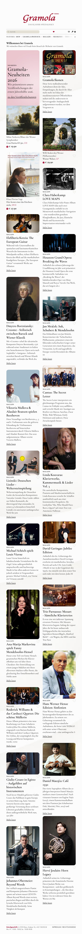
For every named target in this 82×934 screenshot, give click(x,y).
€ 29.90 (49, 162)
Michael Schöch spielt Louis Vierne (20, 552)
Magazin (47, 37)
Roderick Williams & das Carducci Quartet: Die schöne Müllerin (22, 713)
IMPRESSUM (56, 927)
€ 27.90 (12, 208)
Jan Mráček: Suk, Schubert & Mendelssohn (58, 328)
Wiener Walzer (49, 158)
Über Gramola (71, 37)
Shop (18, 37)
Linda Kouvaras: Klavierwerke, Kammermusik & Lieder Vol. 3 (58, 480)
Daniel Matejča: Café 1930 (56, 783)
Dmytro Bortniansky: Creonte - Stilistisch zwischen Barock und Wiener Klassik (19, 331)
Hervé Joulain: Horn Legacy (55, 872)
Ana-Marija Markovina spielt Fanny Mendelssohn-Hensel (20, 648)
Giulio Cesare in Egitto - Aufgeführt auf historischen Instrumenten (21, 785)
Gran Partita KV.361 (14, 143)
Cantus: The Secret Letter (54, 394)
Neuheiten (57, 37)
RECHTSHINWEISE (69, 927)
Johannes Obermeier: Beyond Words (19, 882)
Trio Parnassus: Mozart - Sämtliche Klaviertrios (57, 613)
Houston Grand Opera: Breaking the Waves (57, 259)
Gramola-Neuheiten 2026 (19, 74)
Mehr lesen (47, 111)
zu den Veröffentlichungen (22, 97)
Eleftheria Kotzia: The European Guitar (20, 239)
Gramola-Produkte (31, 37)
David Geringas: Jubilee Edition (57, 550)
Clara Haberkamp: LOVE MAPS (54, 197)
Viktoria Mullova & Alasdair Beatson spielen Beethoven (21, 411)
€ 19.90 (12, 146)
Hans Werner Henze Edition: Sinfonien (55, 705)
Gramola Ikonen (53, 80)
